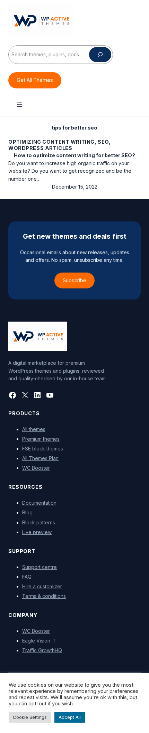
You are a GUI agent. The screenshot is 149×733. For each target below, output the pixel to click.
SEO (103, 142)
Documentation (39, 503)
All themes (33, 429)
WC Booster (36, 468)
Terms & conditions (44, 596)
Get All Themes (35, 80)
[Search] (100, 54)
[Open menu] (19, 104)
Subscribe (74, 280)
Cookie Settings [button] (30, 717)
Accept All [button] (70, 717)
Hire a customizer (42, 586)
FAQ (27, 577)
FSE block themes (42, 448)
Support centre (39, 567)
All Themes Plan (40, 458)
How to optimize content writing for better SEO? (74, 155)
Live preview (37, 532)
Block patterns (38, 522)
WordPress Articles (40, 148)
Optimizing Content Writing (51, 142)
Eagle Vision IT (39, 641)
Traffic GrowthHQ (42, 650)
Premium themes (41, 439)
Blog (27, 512)
